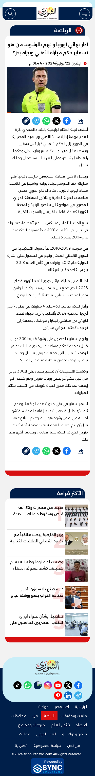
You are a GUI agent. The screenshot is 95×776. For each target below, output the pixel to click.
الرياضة (49, 716)
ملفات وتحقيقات (74, 716)
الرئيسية (81, 706)
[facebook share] (67, 121)
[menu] (84, 13)
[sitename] (47, 668)
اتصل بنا (21, 745)
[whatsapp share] (46, 121)
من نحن (73, 745)
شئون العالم (60, 725)
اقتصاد (81, 725)
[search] (10, 13)
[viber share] (36, 121)
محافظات (18, 716)
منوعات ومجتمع (31, 725)
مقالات (24, 734)
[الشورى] (47, 13)
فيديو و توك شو (74, 734)
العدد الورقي (46, 734)
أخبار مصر (62, 706)
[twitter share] (56, 121)
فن (35, 716)
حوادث (43, 706)
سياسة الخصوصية (47, 745)
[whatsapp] (26, 121)
